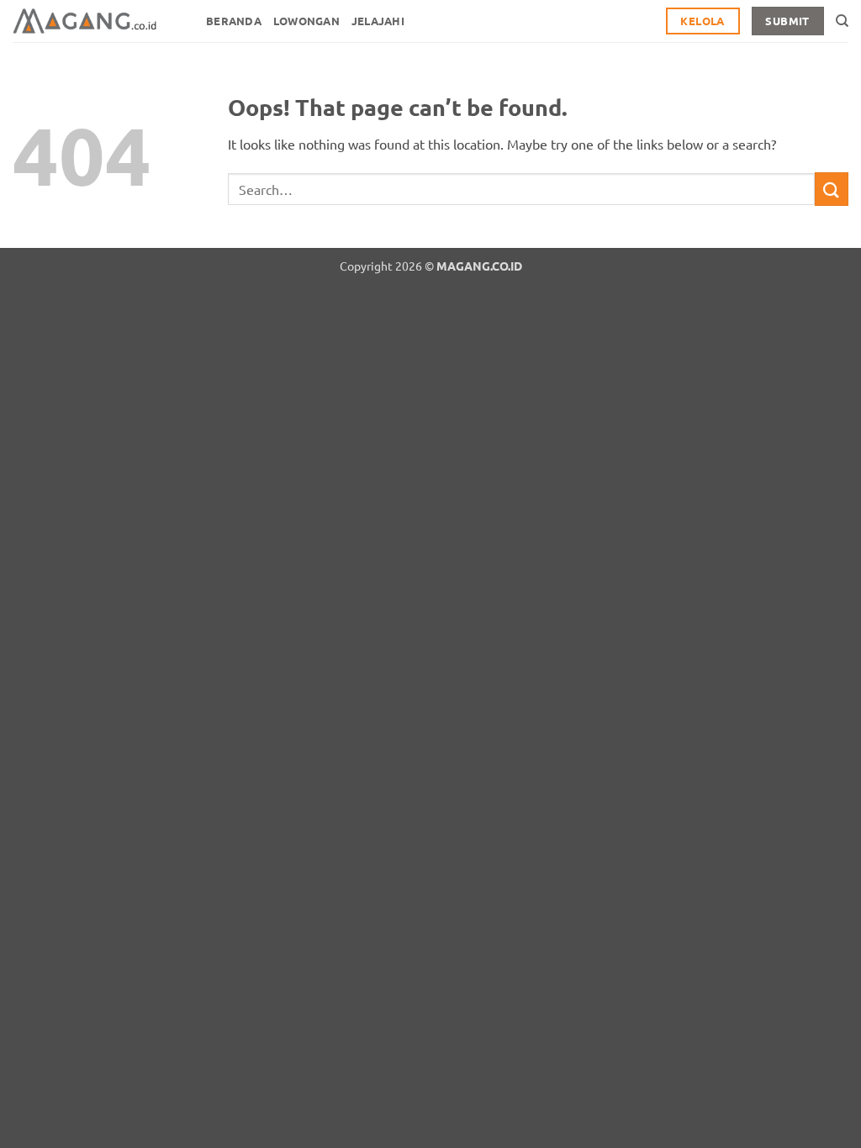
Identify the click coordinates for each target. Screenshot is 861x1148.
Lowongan (306, 20)
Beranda (233, 20)
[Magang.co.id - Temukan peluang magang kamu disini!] (97, 21)
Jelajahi (377, 20)
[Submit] (831, 188)
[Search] (842, 21)
